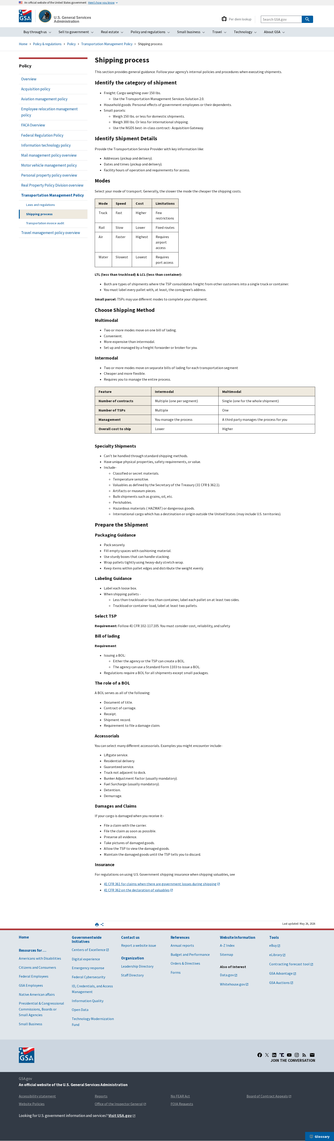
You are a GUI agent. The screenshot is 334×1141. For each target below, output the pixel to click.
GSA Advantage (281, 973)
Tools (274, 937)
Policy (71, 44)
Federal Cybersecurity (88, 977)
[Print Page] (97, 924)
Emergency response (88, 968)
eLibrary (275, 954)
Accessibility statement (37, 1096)
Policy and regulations (152, 33)
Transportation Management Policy (106, 44)
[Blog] (304, 1055)
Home (23, 44)
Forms (176, 972)
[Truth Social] (281, 1055)
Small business (192, 33)
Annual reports (182, 945)
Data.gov (227, 975)
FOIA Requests (182, 1104)
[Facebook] (259, 1055)
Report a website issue (138, 945)
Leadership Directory (137, 966)
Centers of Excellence (88, 949)
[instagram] (296, 1055)
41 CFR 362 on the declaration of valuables (136, 890)
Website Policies (32, 1104)
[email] (312, 1055)
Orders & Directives (185, 963)
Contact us (130, 937)
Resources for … (32, 950)
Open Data (80, 1009)
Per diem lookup (240, 19)
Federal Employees (33, 976)
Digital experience (86, 959)
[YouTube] (289, 1055)
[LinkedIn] (274, 1055)
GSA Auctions (279, 982)
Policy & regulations (47, 44)
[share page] (102, 925)
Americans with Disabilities (40, 958)
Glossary (322, 1136)
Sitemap (226, 954)
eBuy (273, 945)
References (180, 937)
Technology (246, 33)
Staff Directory (132, 975)
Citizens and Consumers (37, 967)
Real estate (113, 33)
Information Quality (87, 1000)
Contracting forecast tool (289, 964)
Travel (220, 33)
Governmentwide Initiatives (86, 939)
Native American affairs (37, 994)
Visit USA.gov (120, 1115)
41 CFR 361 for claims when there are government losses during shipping (160, 884)
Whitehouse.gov (232, 984)
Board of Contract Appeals (267, 1096)
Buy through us (38, 33)
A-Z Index (227, 945)
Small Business (30, 1024)
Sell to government (77, 33)
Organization (132, 958)
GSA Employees (31, 985)
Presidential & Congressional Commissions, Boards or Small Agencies (41, 1009)
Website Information (237, 937)
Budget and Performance (190, 954)
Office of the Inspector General (119, 1104)
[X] (267, 1055)
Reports (101, 1096)
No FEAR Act (180, 1096)
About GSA (276, 33)
